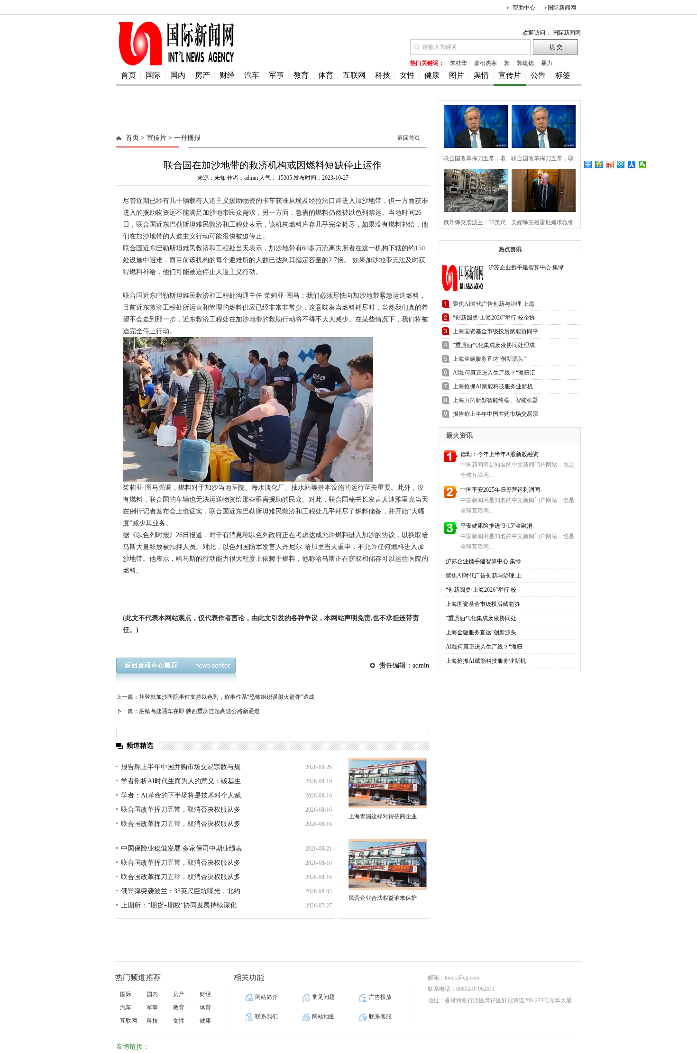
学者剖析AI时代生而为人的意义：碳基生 (181, 781)
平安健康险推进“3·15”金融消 (496, 525)
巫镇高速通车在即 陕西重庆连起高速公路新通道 (199, 711)
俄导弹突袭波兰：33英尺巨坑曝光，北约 (180, 891)
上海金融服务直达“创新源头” (489, 359)
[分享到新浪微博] (610, 164)
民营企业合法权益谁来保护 (382, 898)
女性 (407, 75)
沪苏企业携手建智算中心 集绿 (483, 561)
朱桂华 (458, 63)
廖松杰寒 (485, 63)
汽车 (251, 75)
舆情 (481, 75)
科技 (382, 75)
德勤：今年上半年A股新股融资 (499, 454)
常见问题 (323, 997)
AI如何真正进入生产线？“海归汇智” (494, 374)
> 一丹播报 (183, 137)
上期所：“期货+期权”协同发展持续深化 (179, 905)
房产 (202, 75)
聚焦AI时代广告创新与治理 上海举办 (493, 306)
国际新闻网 (562, 7)
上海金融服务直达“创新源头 (481, 632)
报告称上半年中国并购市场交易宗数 (495, 416)
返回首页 (408, 138)
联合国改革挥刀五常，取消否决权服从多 (180, 809)
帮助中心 (524, 7)
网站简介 (266, 997)
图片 (456, 75)
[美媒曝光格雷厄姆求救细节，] (540, 189)
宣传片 (509, 75)
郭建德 (525, 63)
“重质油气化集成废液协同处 (481, 618)
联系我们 (266, 1016)
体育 (325, 75)
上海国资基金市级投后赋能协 (483, 604)
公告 (538, 75)
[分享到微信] (643, 164)
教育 (301, 75)
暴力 (546, 63)
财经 (227, 75)
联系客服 (380, 1016)
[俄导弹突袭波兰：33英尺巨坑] (472, 189)
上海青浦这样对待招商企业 (382, 816)
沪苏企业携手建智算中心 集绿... (528, 267)
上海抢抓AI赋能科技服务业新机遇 (493, 388)
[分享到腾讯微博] (621, 164)
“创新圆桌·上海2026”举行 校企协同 (494, 319)
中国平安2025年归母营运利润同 (500, 489)
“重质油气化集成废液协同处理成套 (494, 347)
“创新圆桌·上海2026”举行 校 (481, 589)
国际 (153, 75)
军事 (276, 75)
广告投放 (380, 997)
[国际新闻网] (175, 65)
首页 (128, 75)
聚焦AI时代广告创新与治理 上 (484, 575)
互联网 (354, 75)
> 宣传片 (152, 137)
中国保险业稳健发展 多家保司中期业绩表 (181, 848)
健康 (432, 75)
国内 (177, 75)
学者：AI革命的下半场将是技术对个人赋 (181, 795)
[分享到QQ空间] (599, 164)
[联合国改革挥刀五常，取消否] (472, 125)
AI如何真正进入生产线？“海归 (484, 646)
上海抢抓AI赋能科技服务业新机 (486, 661)
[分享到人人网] (632, 164)
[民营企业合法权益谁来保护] (387, 864)
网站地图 (323, 1016)
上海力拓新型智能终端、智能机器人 (495, 402)
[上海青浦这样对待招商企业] (387, 783)
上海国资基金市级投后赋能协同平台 (495, 333)
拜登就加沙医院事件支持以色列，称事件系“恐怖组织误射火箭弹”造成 (226, 697)
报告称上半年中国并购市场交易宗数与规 (180, 766)
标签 (562, 75)
